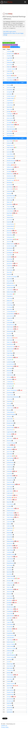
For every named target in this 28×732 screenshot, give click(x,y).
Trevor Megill (10, 206)
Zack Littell (9, 373)
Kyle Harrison (10, 543)
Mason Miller (10, 73)
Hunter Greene (10, 348)
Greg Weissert (10, 633)
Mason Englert (10, 664)
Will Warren (9, 416)
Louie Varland (10, 521)
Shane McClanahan (11, 129)
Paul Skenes (9, 56)
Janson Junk (9, 659)
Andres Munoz (10, 105)
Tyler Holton (9, 453)
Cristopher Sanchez (11, 69)
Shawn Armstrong (11, 484)
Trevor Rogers (10, 305)
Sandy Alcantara (10, 156)
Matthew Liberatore (11, 285)
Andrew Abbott (10, 226)
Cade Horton (10, 289)
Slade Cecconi (10, 329)
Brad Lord (9, 593)
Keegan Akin (9, 556)
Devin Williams (10, 80)
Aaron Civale (10, 596)
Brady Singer (10, 259)
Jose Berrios (9, 545)
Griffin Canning (10, 646)
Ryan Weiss (9, 574)
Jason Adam (9, 475)
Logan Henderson (11, 432)
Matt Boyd (9, 193)
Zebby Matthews (10, 412)
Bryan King (9, 532)
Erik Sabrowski (10, 701)
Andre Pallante (10, 517)
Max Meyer (9, 497)
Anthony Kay (9, 650)
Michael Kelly (10, 707)
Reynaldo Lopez (10, 180)
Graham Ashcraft (10, 578)
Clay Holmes (10, 254)
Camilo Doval (10, 467)
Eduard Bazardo (10, 563)
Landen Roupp (10, 362)
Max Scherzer (10, 421)
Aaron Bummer (10, 666)
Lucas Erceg (9, 473)
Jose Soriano (10, 219)
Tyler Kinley (9, 631)
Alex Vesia (9, 440)
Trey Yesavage (10, 458)
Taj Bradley (9, 388)
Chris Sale (9, 85)
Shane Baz (9, 274)
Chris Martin (9, 379)
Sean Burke (9, 569)
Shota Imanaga (10, 228)
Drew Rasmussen (11, 178)
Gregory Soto (10, 561)
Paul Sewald (9, 368)
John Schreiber (10, 699)
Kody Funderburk (11, 635)
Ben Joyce (9, 410)
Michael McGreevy (11, 324)
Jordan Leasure (10, 508)
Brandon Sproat (10, 607)
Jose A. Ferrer (10, 451)
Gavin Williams (10, 154)
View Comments (14, 47)
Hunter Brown (10, 62)
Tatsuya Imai (10, 318)
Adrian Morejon (10, 331)
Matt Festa (9, 703)
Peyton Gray (9, 320)
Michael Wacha (10, 287)
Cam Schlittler (10, 322)
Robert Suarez (10, 327)
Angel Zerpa (9, 639)
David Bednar (10, 89)
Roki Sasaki (9, 370)
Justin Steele (9, 456)
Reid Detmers (10, 250)
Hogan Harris (10, 528)
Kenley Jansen (10, 237)
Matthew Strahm (10, 447)
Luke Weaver (10, 534)
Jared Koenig (10, 519)
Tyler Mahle (9, 351)
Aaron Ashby (10, 613)
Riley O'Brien (10, 460)
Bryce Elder (9, 502)
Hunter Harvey (10, 407)
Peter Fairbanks (10, 147)
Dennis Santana (10, 163)
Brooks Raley (10, 626)
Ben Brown (9, 600)
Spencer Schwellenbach (12, 390)
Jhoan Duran (9, 64)
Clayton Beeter (10, 394)
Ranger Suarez (10, 145)
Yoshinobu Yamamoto (12, 77)
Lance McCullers (10, 637)
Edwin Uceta (9, 342)
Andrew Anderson (11, 510)
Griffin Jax (9, 165)
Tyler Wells (9, 688)
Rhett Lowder (10, 668)
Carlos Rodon (10, 191)
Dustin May (9, 222)
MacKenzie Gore (10, 176)
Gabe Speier (9, 526)
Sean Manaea (10, 425)
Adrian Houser (10, 464)
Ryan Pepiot (9, 213)
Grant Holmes (10, 270)
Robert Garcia (10, 173)
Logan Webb (10, 58)
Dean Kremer (10, 482)
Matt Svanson (10, 489)
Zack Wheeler (10, 100)
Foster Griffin (10, 418)
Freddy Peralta (10, 158)
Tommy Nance (10, 670)
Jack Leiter (9, 230)
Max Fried (9, 75)
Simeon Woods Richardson (13, 397)
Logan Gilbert (10, 102)
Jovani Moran (10, 679)
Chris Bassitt (9, 307)
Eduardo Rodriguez (11, 414)
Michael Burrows (10, 346)
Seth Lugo (9, 403)
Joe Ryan (9, 111)
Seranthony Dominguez (12, 276)
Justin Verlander (10, 615)
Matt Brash (9, 449)
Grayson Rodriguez (11, 443)
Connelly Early (10, 611)
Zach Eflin (9, 257)
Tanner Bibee (10, 116)
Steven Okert (10, 591)
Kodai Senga (9, 298)
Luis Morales (10, 469)
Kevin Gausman (10, 127)
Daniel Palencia (10, 120)
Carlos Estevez (10, 211)
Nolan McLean (10, 235)
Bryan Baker (9, 539)
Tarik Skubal (9, 51)
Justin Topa (9, 653)
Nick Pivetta (9, 131)
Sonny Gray (9, 143)
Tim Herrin (9, 580)
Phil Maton (9, 499)
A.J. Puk (8, 445)
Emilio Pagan (10, 200)
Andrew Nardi (10, 589)
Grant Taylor (10, 340)
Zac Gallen (9, 122)
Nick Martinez (10, 248)
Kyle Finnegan (10, 565)
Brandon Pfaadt (10, 208)
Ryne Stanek (9, 572)
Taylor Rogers (10, 353)
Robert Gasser (10, 642)
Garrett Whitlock (10, 313)
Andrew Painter (10, 694)
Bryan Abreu (10, 309)
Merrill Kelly (9, 182)
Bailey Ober (9, 300)
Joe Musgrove (10, 252)
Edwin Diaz (9, 66)
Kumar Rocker (10, 429)
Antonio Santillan (10, 657)
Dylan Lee (9, 523)
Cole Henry (9, 705)
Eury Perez (9, 333)
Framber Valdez (10, 98)
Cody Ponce (9, 265)
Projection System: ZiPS (8, 42)
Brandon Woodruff (11, 160)
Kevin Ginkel (9, 530)
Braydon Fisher (10, 692)
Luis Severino (10, 357)
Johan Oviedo (10, 548)
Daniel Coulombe (11, 683)
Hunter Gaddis (10, 576)
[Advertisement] (14, 8)
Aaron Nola (9, 149)
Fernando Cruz (10, 480)
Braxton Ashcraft (10, 197)
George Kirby (10, 92)
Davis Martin (9, 495)
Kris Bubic (9, 171)
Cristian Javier (10, 381)
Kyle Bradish (9, 184)
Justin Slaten (9, 618)
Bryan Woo (9, 60)
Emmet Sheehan (10, 224)
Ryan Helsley (10, 141)
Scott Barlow (10, 552)
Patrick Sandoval (10, 677)
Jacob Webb (9, 709)
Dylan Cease (9, 109)
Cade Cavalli (9, 493)
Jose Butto (9, 602)
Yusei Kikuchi (10, 401)
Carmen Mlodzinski (11, 311)
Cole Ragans (9, 113)
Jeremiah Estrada (10, 364)
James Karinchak (10, 316)
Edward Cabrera (10, 243)
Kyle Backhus (10, 712)
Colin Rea (9, 681)
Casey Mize (9, 359)
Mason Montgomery (11, 655)
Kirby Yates (9, 587)
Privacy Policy (4, 727)
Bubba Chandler (10, 292)
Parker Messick (10, 383)
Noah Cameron (10, 375)
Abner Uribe (9, 189)
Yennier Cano (10, 585)
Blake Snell (9, 202)
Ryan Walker (9, 107)
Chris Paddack (10, 624)
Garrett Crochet (10, 53)
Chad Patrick (10, 405)
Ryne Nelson (9, 204)
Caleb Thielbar (10, 550)
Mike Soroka (9, 338)
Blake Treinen (10, 609)
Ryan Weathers (10, 513)
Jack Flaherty (9, 187)
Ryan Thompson (10, 515)
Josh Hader (9, 94)
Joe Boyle (9, 620)
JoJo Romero (10, 263)
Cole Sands (9, 471)
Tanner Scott (10, 399)
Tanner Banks (10, 674)
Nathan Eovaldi (10, 167)
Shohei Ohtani (10, 217)
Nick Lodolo (9, 261)
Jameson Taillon (10, 427)
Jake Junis (9, 672)
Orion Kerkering (10, 504)
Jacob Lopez (9, 303)
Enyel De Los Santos (11, 648)
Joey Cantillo (9, 267)
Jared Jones (9, 567)
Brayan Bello (10, 281)
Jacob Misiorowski (11, 195)
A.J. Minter (9, 506)
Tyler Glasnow (10, 239)
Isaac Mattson (10, 598)
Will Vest (9, 377)
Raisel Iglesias (10, 135)
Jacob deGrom (10, 87)
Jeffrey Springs (10, 283)
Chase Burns (10, 296)
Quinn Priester (10, 366)
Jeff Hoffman (10, 133)
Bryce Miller (9, 272)
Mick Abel (9, 434)
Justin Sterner (10, 491)
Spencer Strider (10, 124)
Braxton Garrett (10, 423)
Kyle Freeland (10, 685)
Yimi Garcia (9, 629)
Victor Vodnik (10, 355)
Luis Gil (8, 661)
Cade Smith (9, 71)
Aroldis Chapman (11, 96)
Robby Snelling (10, 541)
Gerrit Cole (9, 241)
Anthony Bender (10, 583)
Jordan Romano (10, 462)
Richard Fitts (9, 537)
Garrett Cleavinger (11, 246)
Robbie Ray (9, 215)
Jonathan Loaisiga (11, 554)
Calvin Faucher (10, 558)
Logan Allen (9, 622)
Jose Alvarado (10, 392)
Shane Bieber (10, 294)
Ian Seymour (9, 386)
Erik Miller (9, 604)
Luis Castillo (9, 152)
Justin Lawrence (10, 690)
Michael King (9, 169)
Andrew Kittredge (11, 478)
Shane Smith (9, 278)
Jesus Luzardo (10, 118)
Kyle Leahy (9, 436)
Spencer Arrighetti (11, 644)
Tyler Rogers (10, 486)
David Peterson (10, 344)
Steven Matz (9, 335)
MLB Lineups (6, 47)
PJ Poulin (9, 696)
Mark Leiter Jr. (10, 438)
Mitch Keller (9, 232)
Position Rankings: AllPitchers (10, 45)
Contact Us (4, 725)
